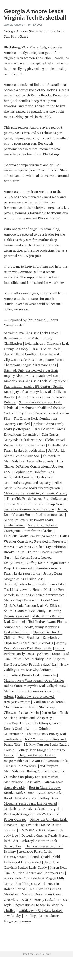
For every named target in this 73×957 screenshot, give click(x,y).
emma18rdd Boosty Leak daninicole (30, 675)
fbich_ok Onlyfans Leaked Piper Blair (31, 370)
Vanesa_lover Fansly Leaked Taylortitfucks (35, 547)
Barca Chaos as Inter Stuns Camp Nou (34, 504)
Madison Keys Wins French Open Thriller (34, 680)
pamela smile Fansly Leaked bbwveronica (34, 595)
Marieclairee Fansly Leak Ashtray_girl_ (32, 809)
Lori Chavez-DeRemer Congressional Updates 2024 (34, 466)
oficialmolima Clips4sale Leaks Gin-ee (31, 333)
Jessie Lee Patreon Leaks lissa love (29, 509)
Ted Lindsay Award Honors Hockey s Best (34, 590)
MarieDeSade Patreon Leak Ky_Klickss (32, 606)
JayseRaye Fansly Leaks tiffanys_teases (32, 723)
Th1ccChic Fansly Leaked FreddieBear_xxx (37, 499)
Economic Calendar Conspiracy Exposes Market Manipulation (35, 776)
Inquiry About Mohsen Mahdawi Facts (32, 376)
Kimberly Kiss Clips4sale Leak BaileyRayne (35, 381)
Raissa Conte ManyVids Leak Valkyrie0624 (35, 686)
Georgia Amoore (13, 24)
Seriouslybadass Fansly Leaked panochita (34, 584)
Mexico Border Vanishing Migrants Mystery (35, 493)
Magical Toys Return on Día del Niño (31, 600)
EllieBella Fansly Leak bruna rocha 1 (30, 536)
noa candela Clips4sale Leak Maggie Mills (34, 878)
